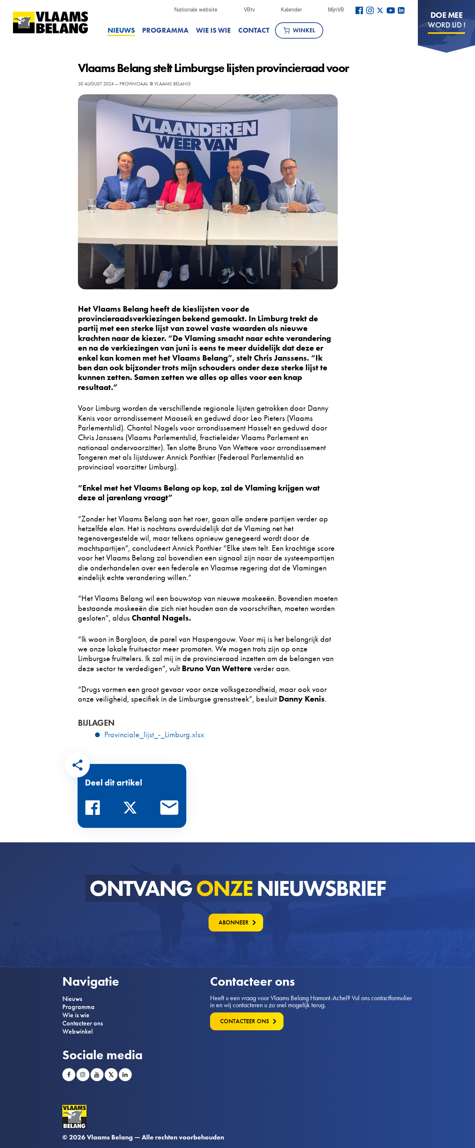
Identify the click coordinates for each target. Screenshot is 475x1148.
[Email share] (169, 809)
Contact (253, 30)
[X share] (132, 809)
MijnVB (336, 10)
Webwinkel (77, 1031)
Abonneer (234, 922)
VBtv (249, 10)
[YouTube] (391, 10)
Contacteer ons (82, 1023)
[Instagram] (370, 10)
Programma (165, 30)
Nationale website (195, 10)
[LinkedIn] (401, 10)
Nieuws (121, 30)
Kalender (291, 10)
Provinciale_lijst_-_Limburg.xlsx (154, 734)
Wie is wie (213, 30)
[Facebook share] (94, 809)
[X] (380, 10)
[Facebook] (359, 10)
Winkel (304, 30)
